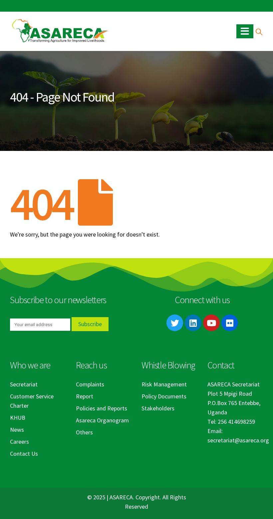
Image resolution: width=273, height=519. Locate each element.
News (17, 429)
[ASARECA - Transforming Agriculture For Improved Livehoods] (60, 31)
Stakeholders (157, 408)
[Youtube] (211, 322)
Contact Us (24, 453)
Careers (19, 441)
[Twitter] (174, 322)
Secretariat (24, 384)
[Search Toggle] (259, 31)
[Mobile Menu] (244, 31)
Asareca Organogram (102, 420)
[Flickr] (229, 322)
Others (84, 432)
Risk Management (164, 384)
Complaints (90, 384)
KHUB (17, 417)
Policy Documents (163, 396)
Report (84, 396)
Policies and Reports (101, 408)
